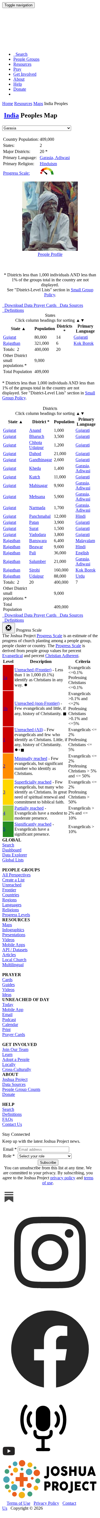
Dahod (35, 453)
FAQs (7, 1119)
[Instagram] (50, 1298)
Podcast (9, 1019)
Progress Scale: (16, 173)
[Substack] (9, 1202)
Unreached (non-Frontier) (36, 703)
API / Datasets (15, 949)
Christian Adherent (61, 655)
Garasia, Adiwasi (55, 157)
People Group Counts (21, 1089)
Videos (8, 939)
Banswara (38, 540)
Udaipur (36, 576)
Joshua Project (15, 1079)
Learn (7, 1054)
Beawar (36, 546)
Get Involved (24, 74)
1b (5, 708)
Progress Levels (16, 914)
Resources (22, 64)
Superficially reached (32, 782)
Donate (19, 89)
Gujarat (9, 337)
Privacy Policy (46, 1503)
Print (6, 1029)
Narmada (37, 507)
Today (7, 1004)
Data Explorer (14, 855)
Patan (34, 522)
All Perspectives (16, 874)
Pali (32, 552)
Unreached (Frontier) (32, 669)
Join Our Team (15, 1049)
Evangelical (12, 655)
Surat (33, 528)
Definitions (12, 1114)
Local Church (14, 959)
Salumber (37, 561)
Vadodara (37, 534)
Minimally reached (30, 758)
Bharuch (36, 436)
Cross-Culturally (16, 1069)
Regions (9, 899)
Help (17, 84)
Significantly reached (32, 824)
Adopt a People (15, 1059)
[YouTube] (9, 1456)
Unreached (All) (28, 729)
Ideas (6, 994)
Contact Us (12, 1124)
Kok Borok (84, 343)
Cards (7, 979)
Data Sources (14, 1084)
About (18, 79)
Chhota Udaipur (36, 445)
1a (5, 677)
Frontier (9, 889)
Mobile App (12, 1009)
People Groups (26, 59)
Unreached (11, 884)
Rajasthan (11, 343)
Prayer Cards (13, 1034)
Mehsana (37, 496)
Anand (35, 430)
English (82, 552)
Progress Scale (49, 635)
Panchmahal (40, 516)
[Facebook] (50, 1395)
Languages (11, 904)
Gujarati (81, 337)
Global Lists (13, 860)
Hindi (81, 516)
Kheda (35, 468)
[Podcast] (44, 1456)
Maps (38, 103)
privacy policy (62, 1177)
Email (7, 1014)
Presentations (13, 934)
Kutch (34, 476)
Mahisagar (38, 485)
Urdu (80, 576)
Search (20, 54)
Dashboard (11, 850)
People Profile (50, 254)
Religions (10, 909)
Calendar (10, 1024)
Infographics (13, 929)
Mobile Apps (13, 944)
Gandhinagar (40, 459)
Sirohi (34, 570)
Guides (8, 984)
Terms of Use (18, 1503)
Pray (17, 69)
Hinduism (48, 163)
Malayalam (85, 540)
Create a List (13, 879)
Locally (9, 1064)
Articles (9, 954)
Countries (10, 894)
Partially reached (29, 808)
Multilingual (13, 964)
